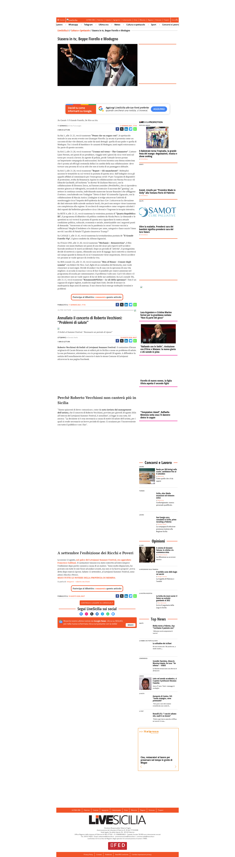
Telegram (74, 24)
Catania (108, 20)
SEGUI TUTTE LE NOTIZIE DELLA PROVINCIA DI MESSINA (86, 577)
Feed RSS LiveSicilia (121, 854)
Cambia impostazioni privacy (141, 854)
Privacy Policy (88, 854)
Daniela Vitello (73, 337)
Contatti (99, 854)
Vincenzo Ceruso (162, 555)
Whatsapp (59, 24)
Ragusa (150, 20)
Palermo (100, 20)
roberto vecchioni (83, 581)
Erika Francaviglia (75, 126)
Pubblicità (108, 854)
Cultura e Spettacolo (80, 30)
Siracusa (158, 20)
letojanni (70, 581)
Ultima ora (89, 24)
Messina (142, 20)
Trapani (166, 20)
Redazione (161, 476)
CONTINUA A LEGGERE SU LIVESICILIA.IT (97, 603)
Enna (135, 20)
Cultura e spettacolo (121, 24)
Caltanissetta (126, 20)
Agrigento (116, 20)
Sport (139, 24)
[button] (141, 766)
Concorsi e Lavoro (156, 24)
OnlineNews (144, 159)
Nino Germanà (162, 603)
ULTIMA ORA (90, 20)
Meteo (103, 24)
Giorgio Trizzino (162, 576)
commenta (100, 297)
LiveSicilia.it (63, 30)
